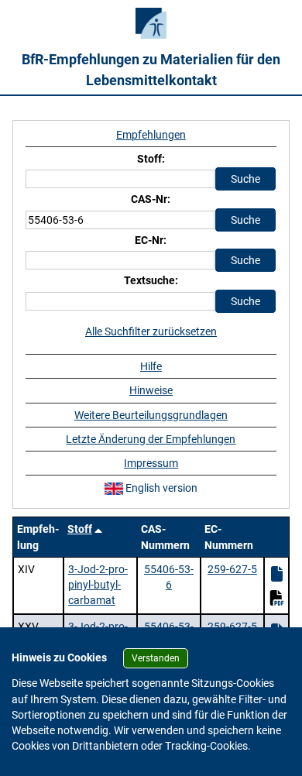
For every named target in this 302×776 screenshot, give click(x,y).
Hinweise (151, 390)
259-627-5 (232, 569)
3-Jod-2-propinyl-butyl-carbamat (98, 585)
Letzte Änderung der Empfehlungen (150, 439)
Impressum (151, 463)
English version (160, 488)
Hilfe (151, 366)
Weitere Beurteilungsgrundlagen (151, 415)
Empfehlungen (151, 135)
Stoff (79, 529)
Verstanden (156, 658)
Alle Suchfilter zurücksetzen (151, 331)
